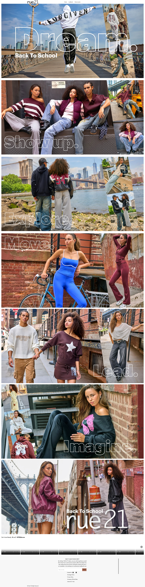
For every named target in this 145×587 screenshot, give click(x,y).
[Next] (141, 547)
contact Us (69, 572)
